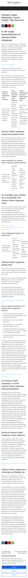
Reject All (14, 574)
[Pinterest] (9, 25)
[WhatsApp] (12, 25)
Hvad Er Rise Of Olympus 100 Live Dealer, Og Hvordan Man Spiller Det (21, 553)
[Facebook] (2, 25)
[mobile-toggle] (2, 8)
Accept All (14, 567)
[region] (14, 566)
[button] (26, 8)
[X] (6, 25)
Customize (14, 571)
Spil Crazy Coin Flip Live (7, 225)
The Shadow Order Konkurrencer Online (6, 552)
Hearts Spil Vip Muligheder (8, 64)
